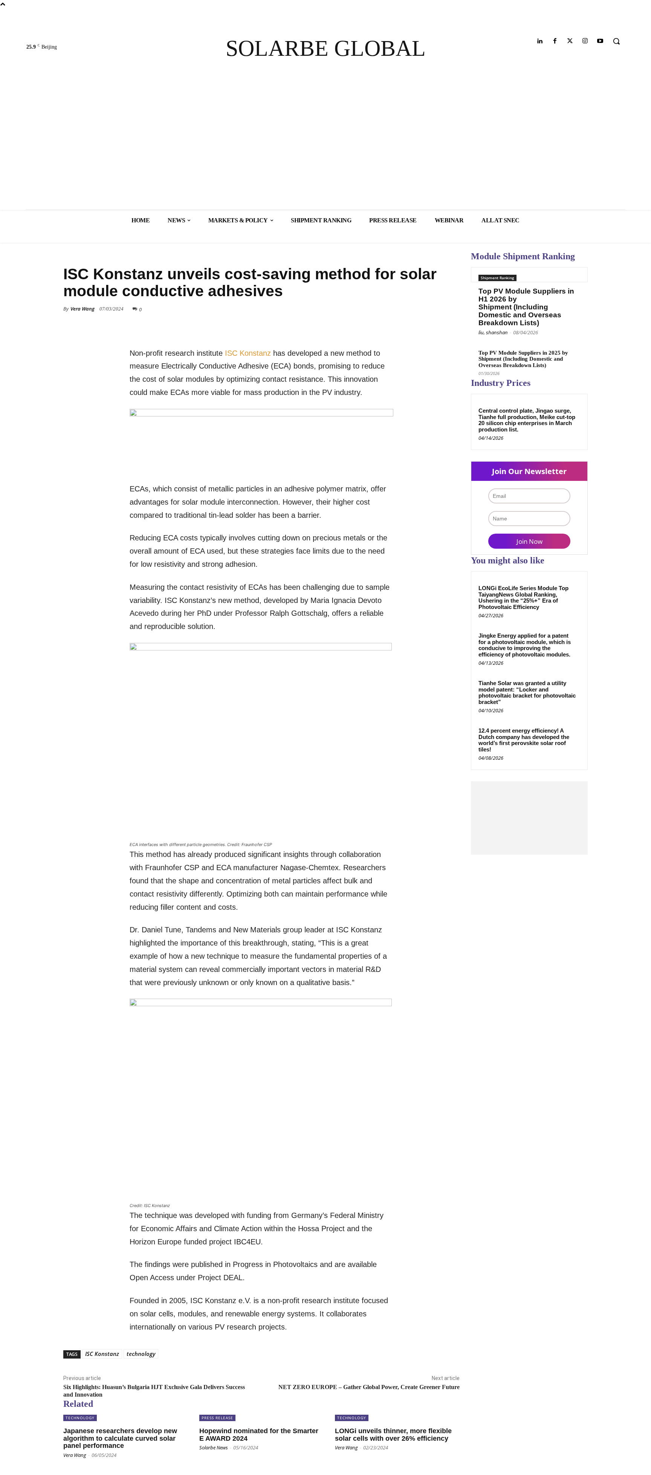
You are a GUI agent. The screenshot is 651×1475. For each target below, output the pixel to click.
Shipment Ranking (497, 277)
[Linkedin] (540, 41)
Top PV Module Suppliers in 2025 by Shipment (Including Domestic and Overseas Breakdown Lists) (523, 359)
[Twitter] (570, 41)
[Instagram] (585, 41)
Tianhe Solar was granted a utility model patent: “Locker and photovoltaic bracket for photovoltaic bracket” (527, 692)
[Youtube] (600, 41)
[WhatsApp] (416, 319)
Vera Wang (82, 308)
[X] (382, 319)
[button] (616, 41)
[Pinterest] (399, 319)
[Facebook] (555, 41)
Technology (79, 253)
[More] (452, 319)
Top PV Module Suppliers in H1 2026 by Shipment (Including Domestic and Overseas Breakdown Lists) (526, 307)
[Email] (434, 319)
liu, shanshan (493, 332)
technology (141, 1353)
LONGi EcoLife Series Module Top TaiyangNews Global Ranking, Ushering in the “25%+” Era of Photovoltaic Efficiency (523, 597)
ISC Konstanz (248, 353)
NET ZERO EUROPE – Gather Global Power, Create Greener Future (369, 1387)
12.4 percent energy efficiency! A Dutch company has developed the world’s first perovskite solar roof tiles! (523, 740)
